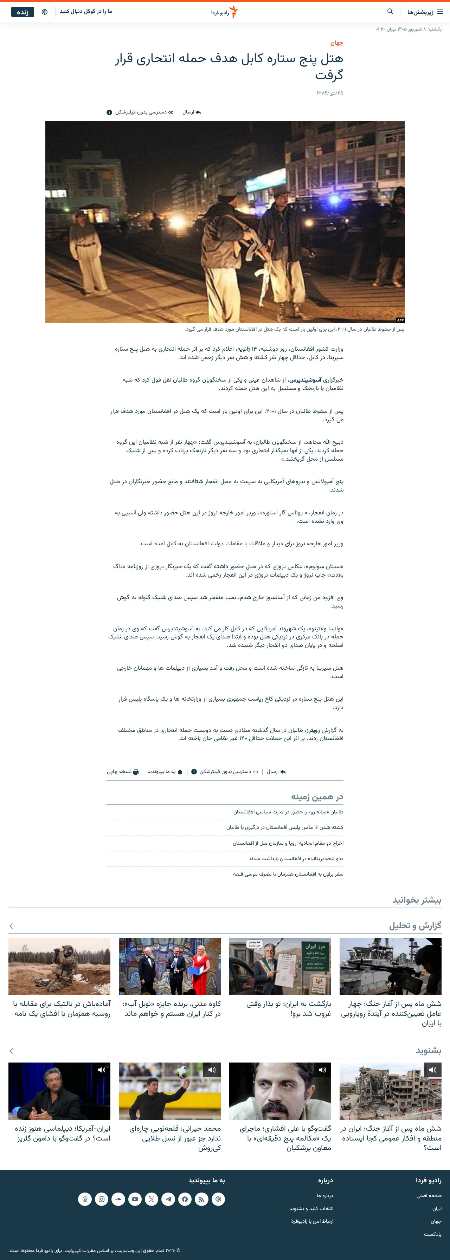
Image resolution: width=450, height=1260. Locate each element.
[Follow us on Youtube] (135, 1199)
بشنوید (429, 1051)
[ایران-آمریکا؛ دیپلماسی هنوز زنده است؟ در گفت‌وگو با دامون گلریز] (59, 1091)
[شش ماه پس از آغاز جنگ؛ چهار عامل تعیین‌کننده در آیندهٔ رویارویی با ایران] (391, 966)
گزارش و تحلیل (415, 926)
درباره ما (325, 1196)
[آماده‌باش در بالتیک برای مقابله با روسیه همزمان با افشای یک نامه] (59, 966)
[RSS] (201, 1199)
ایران (437, 1209)
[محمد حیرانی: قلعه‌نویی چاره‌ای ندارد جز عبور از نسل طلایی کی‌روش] (170, 1091)
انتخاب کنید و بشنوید (311, 1209)
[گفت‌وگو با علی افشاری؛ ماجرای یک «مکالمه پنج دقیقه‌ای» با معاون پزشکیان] (280, 1091)
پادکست (433, 1235)
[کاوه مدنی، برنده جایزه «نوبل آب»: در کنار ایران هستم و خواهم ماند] (170, 966)
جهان (336, 43)
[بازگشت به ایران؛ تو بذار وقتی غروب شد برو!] (280, 966)
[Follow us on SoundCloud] (118, 1199)
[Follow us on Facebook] (185, 1199)
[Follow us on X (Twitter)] (151, 1199)
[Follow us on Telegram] (168, 1199)
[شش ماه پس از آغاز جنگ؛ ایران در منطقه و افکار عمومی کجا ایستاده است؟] (391, 1091)
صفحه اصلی (429, 1196)
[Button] (191, 113)
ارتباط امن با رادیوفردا (311, 1222)
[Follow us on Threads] (84, 1199)
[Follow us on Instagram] (101, 1199)
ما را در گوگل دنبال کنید (86, 11)
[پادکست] (44, 12)
